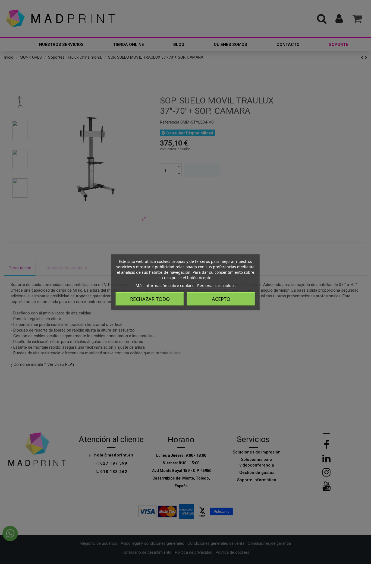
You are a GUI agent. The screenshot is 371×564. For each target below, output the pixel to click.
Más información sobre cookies (165, 285)
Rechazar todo (150, 298)
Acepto (221, 298)
